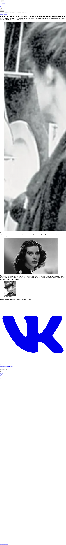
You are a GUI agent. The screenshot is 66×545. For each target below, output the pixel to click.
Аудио (1, 374)
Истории (11, 366)
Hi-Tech (5, 14)
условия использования (12, 364)
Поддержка (4, 366)
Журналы (3, 3)
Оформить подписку (6, 6)
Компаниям (8, 366)
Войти (1, 6)
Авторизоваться (2, 302)
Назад (3, 1)
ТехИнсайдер (2, 14)
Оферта (1, 366)
